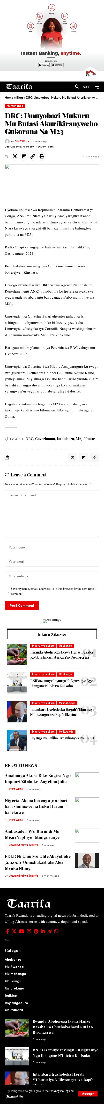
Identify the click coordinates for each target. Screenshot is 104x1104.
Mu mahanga (15, 105)
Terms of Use (15, 1096)
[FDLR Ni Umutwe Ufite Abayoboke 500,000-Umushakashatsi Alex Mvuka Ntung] (87, 860)
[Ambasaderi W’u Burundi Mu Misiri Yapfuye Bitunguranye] (87, 835)
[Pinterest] (35, 931)
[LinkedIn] (42, 931)
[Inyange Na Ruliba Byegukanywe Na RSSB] (17, 740)
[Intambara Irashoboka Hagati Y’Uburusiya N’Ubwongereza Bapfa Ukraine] (17, 711)
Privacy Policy (58, 1090)
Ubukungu (65, 645)
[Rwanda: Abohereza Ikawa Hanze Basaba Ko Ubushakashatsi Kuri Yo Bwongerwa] (17, 654)
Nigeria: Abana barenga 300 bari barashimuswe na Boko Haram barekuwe (36, 806)
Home (9, 97)
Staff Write (22, 141)
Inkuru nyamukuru (43, 645)
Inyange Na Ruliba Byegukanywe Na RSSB (62, 738)
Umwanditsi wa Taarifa (23, 845)
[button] (87, 1093)
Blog (19, 97)
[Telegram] (49, 931)
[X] (14, 931)
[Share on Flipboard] (24, 156)
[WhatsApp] (56, 931)
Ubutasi (90, 438)
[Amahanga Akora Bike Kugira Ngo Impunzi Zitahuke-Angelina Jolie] (87, 779)
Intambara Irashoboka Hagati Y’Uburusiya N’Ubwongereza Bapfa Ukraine (62, 712)
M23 (79, 438)
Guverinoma (45, 438)
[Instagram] (29, 931)
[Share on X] (15, 156)
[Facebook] (7, 931)
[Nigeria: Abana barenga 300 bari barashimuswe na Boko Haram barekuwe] (87, 804)
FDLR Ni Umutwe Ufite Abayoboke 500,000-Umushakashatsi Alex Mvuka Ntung (38, 862)
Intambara (65, 438)
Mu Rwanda (66, 731)
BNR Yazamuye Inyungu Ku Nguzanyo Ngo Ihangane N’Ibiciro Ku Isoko (61, 683)
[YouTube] (22, 931)
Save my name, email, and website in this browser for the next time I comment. (53, 591)
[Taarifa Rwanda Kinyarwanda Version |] (19, 86)
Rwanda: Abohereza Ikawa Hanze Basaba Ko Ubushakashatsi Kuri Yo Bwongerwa (61, 655)
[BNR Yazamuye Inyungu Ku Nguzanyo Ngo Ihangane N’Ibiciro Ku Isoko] (17, 683)
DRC (29, 438)
